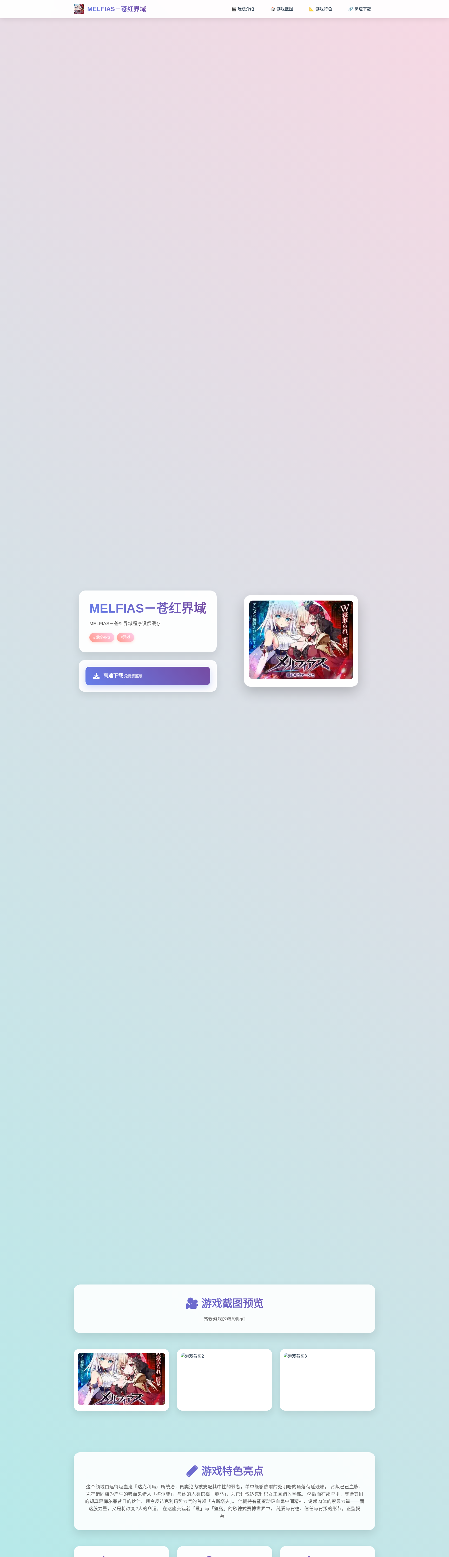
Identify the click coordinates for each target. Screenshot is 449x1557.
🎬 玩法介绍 (242, 9)
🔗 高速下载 (359, 9)
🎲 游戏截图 (281, 9)
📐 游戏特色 (320, 9)
